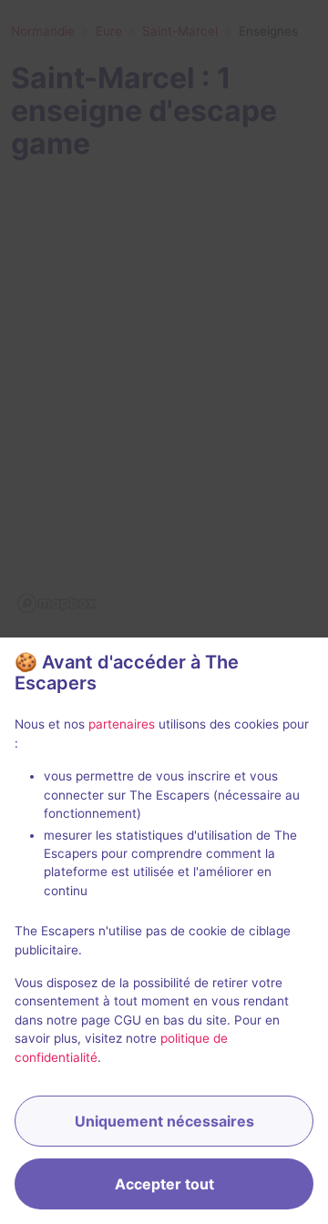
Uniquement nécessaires (164, 1121)
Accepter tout (164, 1184)
